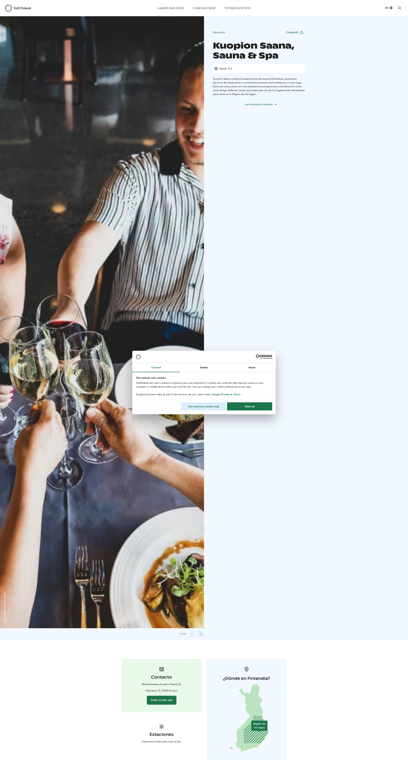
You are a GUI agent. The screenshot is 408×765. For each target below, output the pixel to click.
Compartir (292, 32)
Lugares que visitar (170, 8)
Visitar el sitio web (162, 700)
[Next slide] (201, 634)
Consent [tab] (156, 367)
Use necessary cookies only (203, 406)
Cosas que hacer (204, 8)
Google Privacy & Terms (226, 394)
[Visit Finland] (18, 8)
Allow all (249, 406)
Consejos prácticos (238, 8)
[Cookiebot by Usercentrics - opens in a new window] (258, 356)
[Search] (400, 8)
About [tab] (251, 367)
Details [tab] (204, 367)
